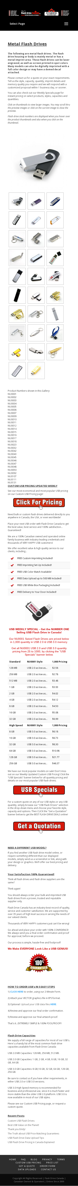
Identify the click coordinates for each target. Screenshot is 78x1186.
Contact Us (48, 1169)
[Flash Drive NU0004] (17, 219)
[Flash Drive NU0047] (36, 332)
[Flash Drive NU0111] (17, 370)
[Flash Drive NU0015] (17, 276)
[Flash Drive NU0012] (36, 257)
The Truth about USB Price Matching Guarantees (33, 1133)
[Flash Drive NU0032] (55, 295)
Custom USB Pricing (28, 1162)
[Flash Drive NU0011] (17, 257)
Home (12, 1159)
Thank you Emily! (16, 1129)
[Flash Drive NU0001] (39, 163)
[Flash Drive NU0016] (36, 276)
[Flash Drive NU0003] (55, 201)
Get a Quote (27, 1166)
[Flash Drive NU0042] (17, 314)
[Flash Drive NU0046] (17, 332)
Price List (52, 1162)
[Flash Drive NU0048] (55, 332)
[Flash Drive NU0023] (36, 295)
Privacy (47, 1159)
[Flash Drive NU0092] (36, 351)
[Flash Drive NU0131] (36, 370)
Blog (34, 1159)
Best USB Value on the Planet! (23, 1125)
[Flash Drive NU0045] (55, 314)
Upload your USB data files (39, 1004)
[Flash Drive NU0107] (55, 351)
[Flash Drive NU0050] (17, 351)
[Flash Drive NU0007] (17, 238)
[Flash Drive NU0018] (17, 295)
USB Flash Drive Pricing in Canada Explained (31, 1142)
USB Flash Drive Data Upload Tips (26, 1137)
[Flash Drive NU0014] (55, 257)
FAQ (23, 1159)
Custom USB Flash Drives (21, 1120)
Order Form (47, 1166)
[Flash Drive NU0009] (36, 238)
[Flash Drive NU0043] (36, 314)
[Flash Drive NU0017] (55, 276)
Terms (61, 1159)
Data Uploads (27, 1169)
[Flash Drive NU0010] (55, 238)
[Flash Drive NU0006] (55, 219)
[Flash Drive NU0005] (36, 219)
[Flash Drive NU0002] (36, 201)
